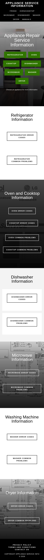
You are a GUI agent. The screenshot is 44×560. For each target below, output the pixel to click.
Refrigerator (15, 55)
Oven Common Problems (22, 237)
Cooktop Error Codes (22, 223)
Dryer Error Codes (22, 506)
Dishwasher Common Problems (22, 322)
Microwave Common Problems (22, 388)
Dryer (22, 81)
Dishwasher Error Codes (22, 298)
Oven (34, 55)
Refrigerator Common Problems (22, 160)
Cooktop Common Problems (22, 250)
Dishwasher (31, 63)
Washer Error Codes (22, 437)
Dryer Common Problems (22, 521)
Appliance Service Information (22, 4)
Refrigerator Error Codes (22, 136)
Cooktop (11, 63)
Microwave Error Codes (22, 373)
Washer (32, 72)
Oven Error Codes (22, 211)
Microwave (14, 72)
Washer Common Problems (22, 459)
